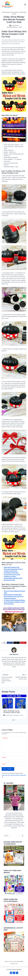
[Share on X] (16, 643)
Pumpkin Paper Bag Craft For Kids (21, 677)
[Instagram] (17, 973)
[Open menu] (25, 4)
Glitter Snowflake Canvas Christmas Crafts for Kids (11, 711)
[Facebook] (11, 973)
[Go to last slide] (4, 706)
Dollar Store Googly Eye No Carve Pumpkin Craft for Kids (7, 678)
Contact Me (14, 963)
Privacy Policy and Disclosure (14, 961)
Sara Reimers (16, 25)
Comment (5, 738)
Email (4, 764)
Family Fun (16, 12)
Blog (12, 12)
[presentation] (14, 701)
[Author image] (10, 25)
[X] (14, 973)
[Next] (24, 706)
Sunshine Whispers (6, 12)
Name (4, 757)
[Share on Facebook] (10, 643)
